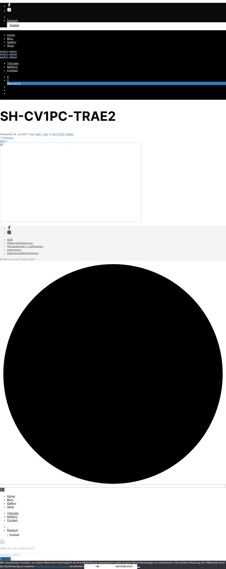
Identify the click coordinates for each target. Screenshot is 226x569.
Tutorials (13, 63)
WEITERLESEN (124, 566)
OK (97, 566)
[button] (8, 76)
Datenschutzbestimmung (22, 253)
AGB (10, 239)
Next (3, 141)
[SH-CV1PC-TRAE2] (70, 221)
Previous (7, 137)
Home (11, 35)
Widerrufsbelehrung (20, 243)
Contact (12, 70)
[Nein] (138, 567)
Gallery (11, 42)
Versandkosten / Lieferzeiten (25, 246)
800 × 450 (42, 134)
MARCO (12, 67)
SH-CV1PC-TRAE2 (63, 134)
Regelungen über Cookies (52, 566)
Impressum (14, 249)
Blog (10, 38)
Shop (10, 45)
